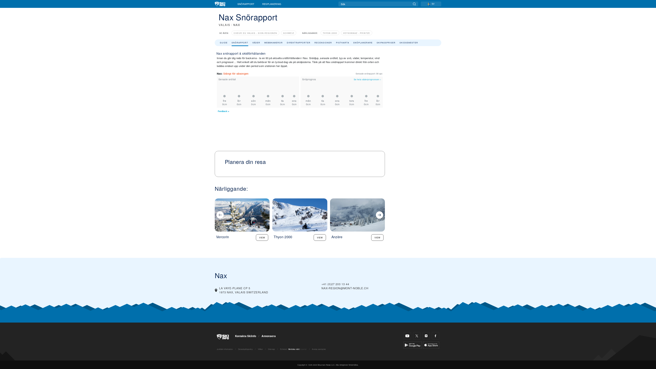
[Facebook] (435, 335)
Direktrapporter (298, 42)
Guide (224, 42)
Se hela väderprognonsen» (367, 79)
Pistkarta (342, 42)
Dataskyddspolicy (245, 349)
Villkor (260, 349)
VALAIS (224, 25)
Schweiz (288, 33)
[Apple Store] (431, 344)
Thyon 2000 (330, 33)
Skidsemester (409, 42)
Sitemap (271, 349)
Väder (256, 42)
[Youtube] (407, 335)
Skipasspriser (386, 42)
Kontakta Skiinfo (245, 336)
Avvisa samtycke (319, 349)
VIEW (262, 237)
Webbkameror (273, 42)
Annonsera (269, 336)
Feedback (222, 111)
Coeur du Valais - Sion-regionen (255, 33)
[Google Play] (413, 344)
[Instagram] (426, 335)
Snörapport (245, 4)
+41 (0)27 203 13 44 (335, 284)
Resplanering (271, 4)
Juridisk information (225, 349)
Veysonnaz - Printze (356, 33)
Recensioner (323, 42)
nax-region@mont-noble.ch (345, 288)
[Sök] (414, 4)
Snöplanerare (363, 42)
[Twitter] (416, 335)
